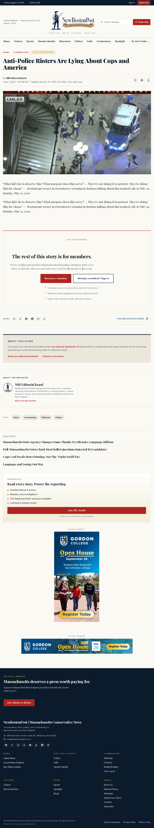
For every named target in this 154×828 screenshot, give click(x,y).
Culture (18, 41)
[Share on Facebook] (26, 318)
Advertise (108, 793)
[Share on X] (20, 318)
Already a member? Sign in (93, 278)
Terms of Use (144, 822)
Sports (30, 41)
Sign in (132, 3)
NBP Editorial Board (16, 78)
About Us (108, 785)
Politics (79, 41)
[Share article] (148, 80)
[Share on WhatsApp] (14, 318)
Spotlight (120, 41)
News (7, 41)
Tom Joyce (109, 771)
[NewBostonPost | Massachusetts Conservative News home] (72, 20)
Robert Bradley (111, 767)
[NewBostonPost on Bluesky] (30, 745)
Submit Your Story (112, 798)
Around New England (14, 762)
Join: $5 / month (77, 510)
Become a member (56, 278)
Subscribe (144, 3)
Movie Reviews (11, 789)
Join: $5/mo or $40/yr (19, 702)
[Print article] (141, 80)
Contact (108, 802)
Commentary (104, 41)
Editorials (46, 417)
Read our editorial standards (23, 356)
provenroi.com (29, 824)
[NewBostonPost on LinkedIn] (42, 745)
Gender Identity (46, 41)
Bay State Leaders (12, 767)
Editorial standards (112, 822)
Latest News (9, 758)
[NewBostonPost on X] (12, 745)
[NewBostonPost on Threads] (24, 745)
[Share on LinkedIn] (32, 318)
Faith (89, 41)
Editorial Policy (111, 789)
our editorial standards (63, 346)
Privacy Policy (129, 822)
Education (65, 41)
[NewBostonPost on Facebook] (6, 745)
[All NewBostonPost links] (48, 745)
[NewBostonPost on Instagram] (18, 745)
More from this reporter (25, 401)
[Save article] (135, 80)
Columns (108, 762)
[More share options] (44, 318)
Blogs (56, 793)
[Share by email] (38, 318)
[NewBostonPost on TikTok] (36, 745)
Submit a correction (53, 356)
